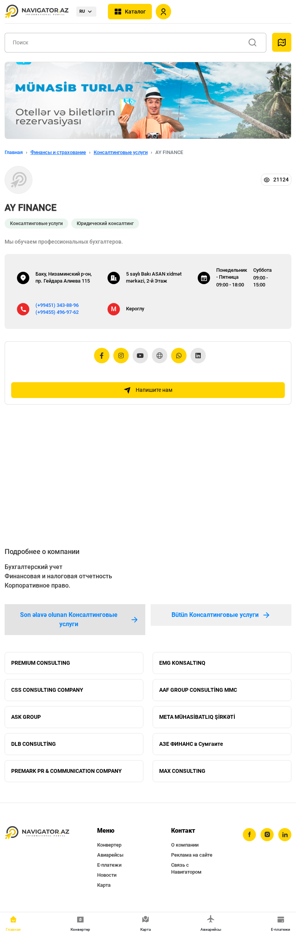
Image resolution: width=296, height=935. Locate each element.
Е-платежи (109, 865)
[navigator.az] (37, 833)
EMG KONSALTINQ (182, 663)
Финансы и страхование (58, 152)
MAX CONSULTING (182, 771)
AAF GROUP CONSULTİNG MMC (198, 690)
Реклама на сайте (191, 855)
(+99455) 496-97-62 (57, 312)
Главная (14, 152)
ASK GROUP (26, 717)
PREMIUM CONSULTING (40, 663)
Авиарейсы (110, 855)
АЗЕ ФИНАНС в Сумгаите (191, 744)
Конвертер (109, 845)
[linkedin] (284, 834)
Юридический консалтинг (105, 223)
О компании (184, 845)
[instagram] (267, 834)
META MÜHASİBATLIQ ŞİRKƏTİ (197, 717)
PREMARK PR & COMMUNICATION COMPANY (66, 771)
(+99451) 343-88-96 (57, 305)
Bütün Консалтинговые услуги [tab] (215, 614)
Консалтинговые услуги (121, 152)
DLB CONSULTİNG (33, 744)
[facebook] (249, 834)
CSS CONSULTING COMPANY (47, 690)
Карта (104, 885)
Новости (106, 875)
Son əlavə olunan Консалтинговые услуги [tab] (69, 619)
